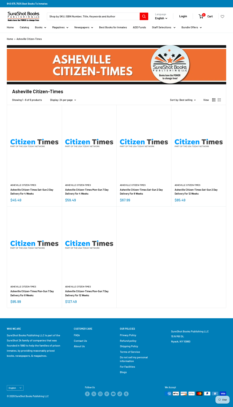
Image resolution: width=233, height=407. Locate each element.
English (12, 387)
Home (10, 27)
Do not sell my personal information (134, 359)
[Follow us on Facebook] (87, 393)
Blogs (123, 372)
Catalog (24, 27)
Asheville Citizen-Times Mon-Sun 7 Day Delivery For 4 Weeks (86, 191)
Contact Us (80, 340)
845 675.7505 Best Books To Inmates (27, 3)
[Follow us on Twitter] (93, 393)
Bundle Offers (189, 27)
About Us (79, 346)
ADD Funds (139, 27)
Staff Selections (162, 27)
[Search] (144, 16)
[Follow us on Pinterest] (106, 393)
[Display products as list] (219, 99)
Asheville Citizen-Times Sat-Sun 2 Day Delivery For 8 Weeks (141, 191)
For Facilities (127, 366)
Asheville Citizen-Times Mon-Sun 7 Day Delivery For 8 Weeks (32, 293)
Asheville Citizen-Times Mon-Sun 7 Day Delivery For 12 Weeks (86, 293)
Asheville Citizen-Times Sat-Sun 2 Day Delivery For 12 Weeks (196, 191)
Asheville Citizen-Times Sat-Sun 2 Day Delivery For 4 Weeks (31, 191)
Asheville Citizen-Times (29, 38)
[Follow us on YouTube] (113, 393)
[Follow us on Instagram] (100, 393)
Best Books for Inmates (113, 27)
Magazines (58, 27)
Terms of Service (130, 351)
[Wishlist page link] (222, 16)
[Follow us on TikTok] (119, 393)
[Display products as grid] (213, 99)
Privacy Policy (128, 335)
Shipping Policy (129, 346)
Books (38, 27)
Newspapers (81, 27)
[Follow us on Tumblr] (126, 393)
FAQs (77, 335)
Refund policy (128, 340)
